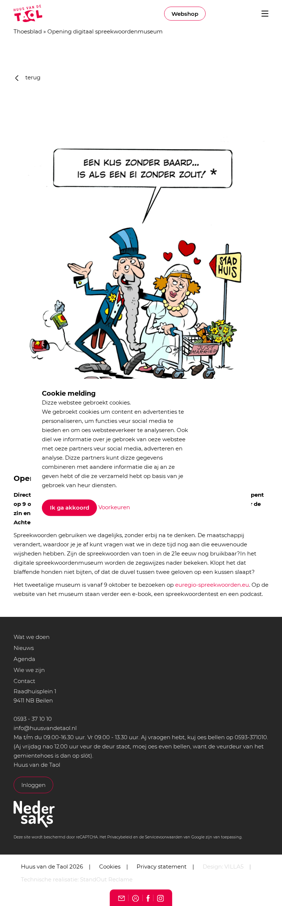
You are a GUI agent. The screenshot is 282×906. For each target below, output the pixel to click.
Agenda (24, 658)
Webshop (184, 13)
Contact (24, 680)
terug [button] (32, 77)
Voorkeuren (114, 507)
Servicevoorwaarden (163, 837)
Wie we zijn (29, 669)
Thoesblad (28, 31)
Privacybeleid (119, 837)
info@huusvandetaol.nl (45, 728)
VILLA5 (233, 866)
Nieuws (24, 647)
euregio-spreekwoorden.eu (212, 584)
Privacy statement (162, 866)
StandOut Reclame (106, 879)
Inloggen (33, 784)
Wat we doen (32, 636)
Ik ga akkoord (69, 507)
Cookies (109, 866)
